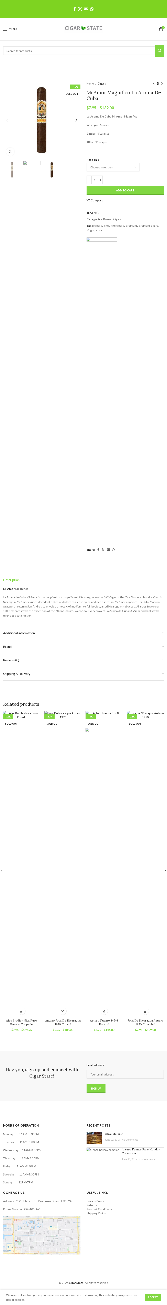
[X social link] (80, 9)
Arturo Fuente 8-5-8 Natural (104, 1022)
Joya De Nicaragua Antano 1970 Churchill (145, 1022)
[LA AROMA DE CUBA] (102, 390)
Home (90, 83)
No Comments (130, 1139)
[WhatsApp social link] (92, 9)
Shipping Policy (96, 1213)
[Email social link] (86, 9)
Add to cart (125, 190)
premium (131, 225)
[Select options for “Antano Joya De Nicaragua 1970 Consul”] (62, 1011)
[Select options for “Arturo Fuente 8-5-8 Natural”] (104, 1011)
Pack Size (93, 159)
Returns (92, 1205)
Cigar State (76, 1282)
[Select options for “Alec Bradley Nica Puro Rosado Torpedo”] (21, 1011)
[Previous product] (154, 84)
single (90, 230)
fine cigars (117, 225)
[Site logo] (83, 29)
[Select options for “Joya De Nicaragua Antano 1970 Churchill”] (145, 1011)
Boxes (107, 219)
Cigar (112, 597)
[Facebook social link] (74, 9)
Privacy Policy (95, 1201)
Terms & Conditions (99, 1209)
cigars (98, 225)
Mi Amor (9, 588)
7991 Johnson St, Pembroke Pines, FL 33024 (43, 1201)
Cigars (102, 83)
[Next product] (162, 84)
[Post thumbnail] (94, 1138)
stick (99, 230)
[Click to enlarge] (10, 152)
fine (106, 225)
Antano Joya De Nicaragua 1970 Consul (63, 1022)
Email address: (96, 1065)
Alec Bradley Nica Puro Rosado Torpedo (21, 1022)
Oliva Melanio (114, 1134)
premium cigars (148, 225)
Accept (153, 1297)
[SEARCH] (159, 51)
